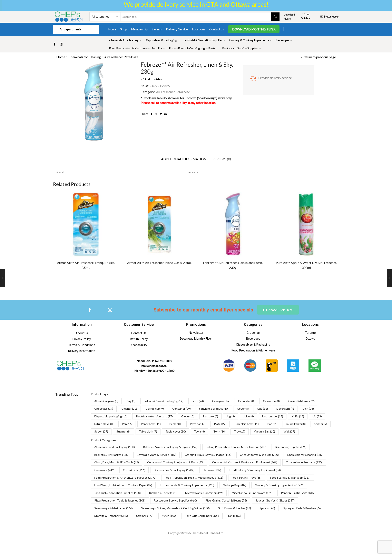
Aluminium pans (106, 401)
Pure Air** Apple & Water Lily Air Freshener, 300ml (306, 265)
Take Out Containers (202, 515)
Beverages (282, 40)
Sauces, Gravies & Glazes (275, 500)
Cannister (246, 401)
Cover (243, 408)
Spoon (101, 431)
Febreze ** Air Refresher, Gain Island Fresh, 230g (233, 265)
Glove (187, 416)
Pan (127, 424)
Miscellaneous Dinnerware (252, 493)
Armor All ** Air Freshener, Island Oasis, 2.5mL (159, 263)
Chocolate (103, 408)
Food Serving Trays (247, 477)
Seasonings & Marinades (113, 508)
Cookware (104, 470)
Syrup (169, 515)
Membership (139, 29)
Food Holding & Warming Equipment (255, 470)
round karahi (296, 424)
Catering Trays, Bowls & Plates (208, 454)
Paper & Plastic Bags (297, 493)
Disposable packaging (110, 416)
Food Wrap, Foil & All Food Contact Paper (123, 485)
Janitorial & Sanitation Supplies (203, 40)
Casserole (271, 401)
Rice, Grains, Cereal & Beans (226, 500)
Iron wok (210, 416)
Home (112, 29)
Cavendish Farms (301, 401)
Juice (248, 416)
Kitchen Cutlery (163, 493)
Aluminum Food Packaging (114, 447)
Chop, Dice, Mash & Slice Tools (116, 462)
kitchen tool (272, 416)
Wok (289, 431)
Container (181, 408)
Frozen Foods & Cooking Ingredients (192, 48)
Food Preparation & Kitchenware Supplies (136, 48)
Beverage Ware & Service (156, 454)
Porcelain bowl (247, 424)
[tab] (183, 159)
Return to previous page (319, 57)
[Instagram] (61, 44)
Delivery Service (177, 29)
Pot (272, 424)
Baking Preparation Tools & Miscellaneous (236, 447)
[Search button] (275, 16)
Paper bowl (151, 424)
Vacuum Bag (264, 431)
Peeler (175, 424)
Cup (262, 408)
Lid (317, 416)
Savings (157, 29)
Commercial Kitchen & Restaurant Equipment (244, 462)
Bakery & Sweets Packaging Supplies (170, 447)
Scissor (320, 424)
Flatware (212, 470)
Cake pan (220, 401)
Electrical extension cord (154, 416)
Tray (239, 431)
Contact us (216, 29)
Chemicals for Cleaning (123, 40)
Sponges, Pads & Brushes (302, 508)
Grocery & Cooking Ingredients (249, 40)
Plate (220, 424)
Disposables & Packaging (161, 40)
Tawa (199, 431)
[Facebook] (54, 44)
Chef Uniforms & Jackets (259, 454)
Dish (308, 408)
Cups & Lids (134, 470)
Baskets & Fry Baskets (111, 454)
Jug (230, 416)
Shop (123, 29)
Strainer (123, 431)
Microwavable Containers (204, 493)
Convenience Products (304, 462)
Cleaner (129, 408)
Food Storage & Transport (290, 477)
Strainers (144, 515)
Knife (298, 416)
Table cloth (148, 431)
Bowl (198, 401)
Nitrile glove (104, 424)
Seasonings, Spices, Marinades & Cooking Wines (175, 508)
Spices (267, 508)
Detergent (285, 408)
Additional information (183, 159)
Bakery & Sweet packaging (163, 401)
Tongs (234, 515)
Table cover (176, 431)
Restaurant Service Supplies (240, 48)
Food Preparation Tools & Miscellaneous (194, 477)
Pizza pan (197, 424)
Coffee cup (155, 408)
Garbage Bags (234, 485)
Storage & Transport (111, 515)
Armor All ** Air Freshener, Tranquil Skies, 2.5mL (86, 265)
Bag (131, 401)
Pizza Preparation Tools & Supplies (119, 500)
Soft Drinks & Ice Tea (234, 508)
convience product (213, 408)
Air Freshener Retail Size (121, 57)
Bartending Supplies (290, 447)
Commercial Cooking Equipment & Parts (175, 462)
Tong (219, 431)
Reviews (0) (222, 159)
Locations (198, 29)
